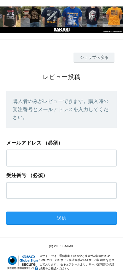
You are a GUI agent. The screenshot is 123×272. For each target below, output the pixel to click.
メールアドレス (24, 142)
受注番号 (16, 175)
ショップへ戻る (94, 57)
